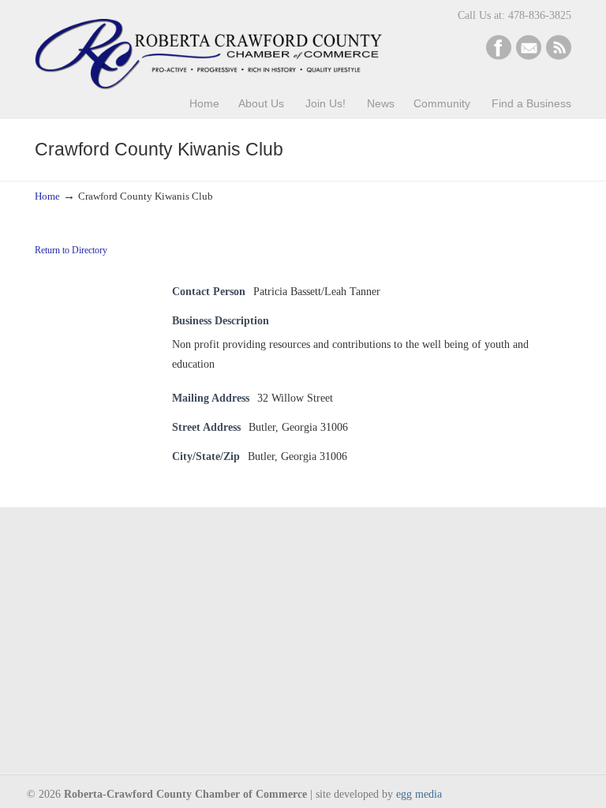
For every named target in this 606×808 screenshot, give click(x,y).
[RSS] (558, 56)
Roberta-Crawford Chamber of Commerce (208, 47)
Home (47, 196)
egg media (419, 794)
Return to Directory (71, 250)
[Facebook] (498, 56)
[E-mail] (528, 56)
